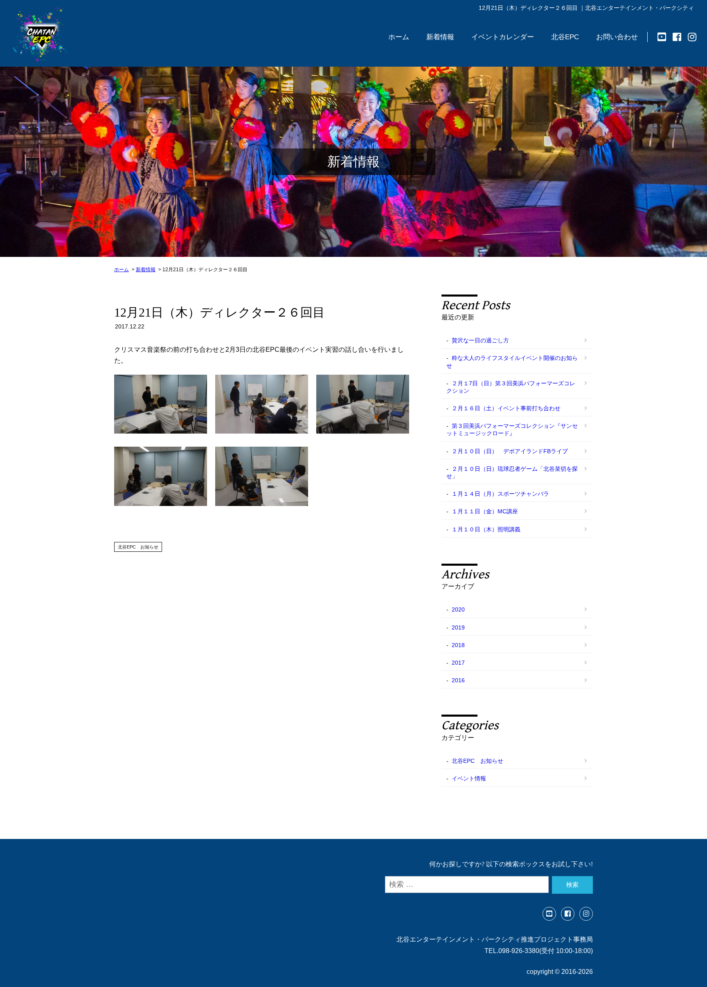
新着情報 (440, 37)
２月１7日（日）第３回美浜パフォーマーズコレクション (510, 387)
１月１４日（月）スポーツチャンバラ (500, 493)
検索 (572, 884)
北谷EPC (565, 37)
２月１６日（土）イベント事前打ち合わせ (506, 408)
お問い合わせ (617, 37)
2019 (458, 627)
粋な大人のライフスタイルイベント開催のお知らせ (512, 362)
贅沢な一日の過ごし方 (480, 340)
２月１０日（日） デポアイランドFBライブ (510, 451)
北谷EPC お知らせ (138, 546)
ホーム (398, 37)
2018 (458, 645)
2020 (458, 609)
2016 (458, 680)
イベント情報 (469, 778)
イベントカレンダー (502, 37)
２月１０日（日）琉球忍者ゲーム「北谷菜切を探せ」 (512, 472)
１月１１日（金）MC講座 (485, 511)
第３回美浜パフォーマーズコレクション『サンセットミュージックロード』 (512, 429)
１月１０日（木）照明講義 (486, 529)
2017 (458, 662)
